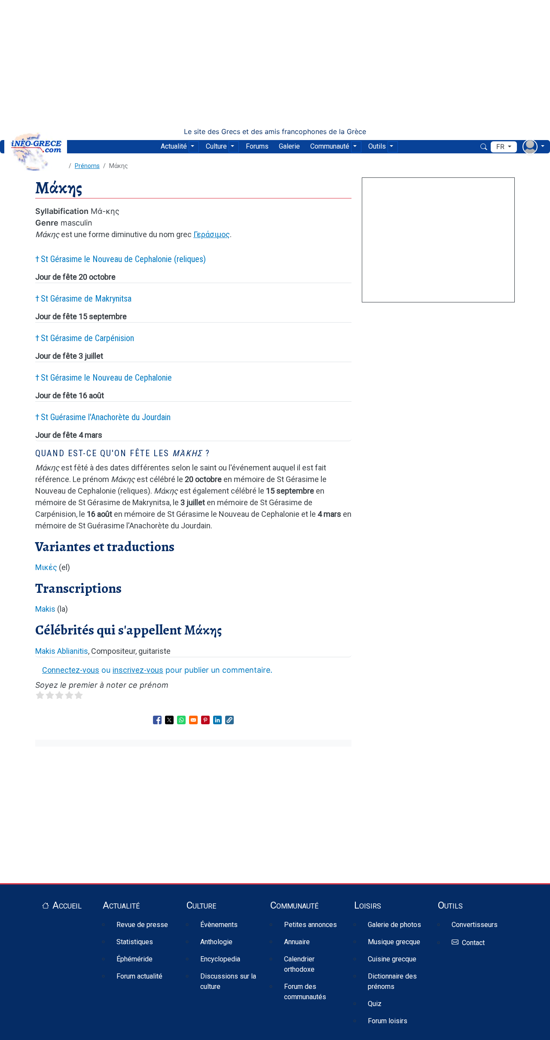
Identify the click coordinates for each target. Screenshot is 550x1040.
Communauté (329, 146)
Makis (45, 608)
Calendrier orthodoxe (299, 964)
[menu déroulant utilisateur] (533, 147)
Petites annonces (310, 925)
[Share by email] (193, 720)
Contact (473, 943)
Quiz (375, 1004)
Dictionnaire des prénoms (392, 981)
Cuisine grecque (392, 959)
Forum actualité (139, 976)
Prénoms (87, 165)
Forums (257, 146)
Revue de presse (142, 925)
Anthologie (216, 942)
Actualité (174, 146)
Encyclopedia (220, 959)
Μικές (46, 567)
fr (501, 147)
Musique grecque (394, 942)
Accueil (67, 905)
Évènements (219, 925)
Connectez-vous (70, 669)
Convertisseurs (475, 925)
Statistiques (134, 942)
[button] (229, 720)
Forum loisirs (387, 1021)
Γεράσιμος (211, 234)
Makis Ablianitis (61, 651)
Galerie (289, 146)
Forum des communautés (305, 991)
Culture (216, 146)
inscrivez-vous (138, 669)
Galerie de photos (394, 925)
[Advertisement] (275, 63)
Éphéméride (134, 959)
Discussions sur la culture (228, 981)
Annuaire (297, 942)
